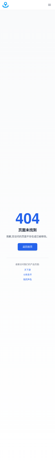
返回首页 (27, 246)
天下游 (27, 269)
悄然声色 (27, 279)
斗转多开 (27, 274)
